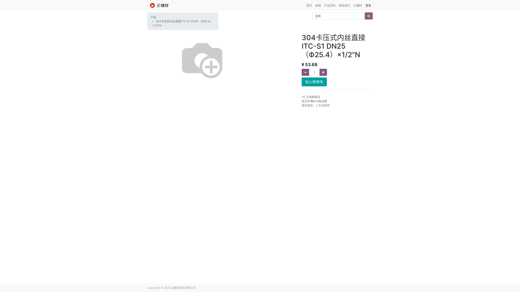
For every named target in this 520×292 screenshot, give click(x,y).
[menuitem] (309, 5)
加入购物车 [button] (314, 82)
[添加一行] (323, 72)
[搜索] (369, 15)
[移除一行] (305, 72)
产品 (153, 17)
